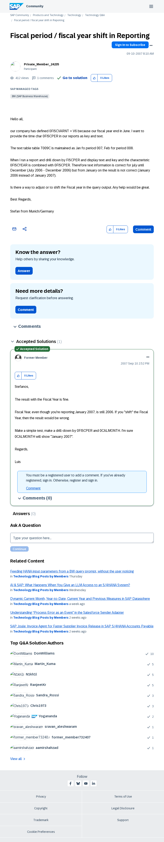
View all (16, 759)
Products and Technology (48, 15)
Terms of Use (123, 796)
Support (123, 820)
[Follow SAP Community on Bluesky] (78, 783)
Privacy (41, 796)
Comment (143, 229)
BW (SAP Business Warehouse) (30, 96)
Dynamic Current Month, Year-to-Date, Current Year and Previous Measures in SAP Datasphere (80, 598)
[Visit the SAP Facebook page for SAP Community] (70, 783)
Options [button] (151, 45)
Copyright (41, 808)
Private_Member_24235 (41, 64)
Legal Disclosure (123, 808)
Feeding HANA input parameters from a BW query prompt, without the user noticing (72, 571)
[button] (94, 78)
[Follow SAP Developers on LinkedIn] (93, 783)
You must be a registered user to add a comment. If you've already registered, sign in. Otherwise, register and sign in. (75, 477)
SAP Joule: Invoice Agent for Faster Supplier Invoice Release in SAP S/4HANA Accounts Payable (82, 626)
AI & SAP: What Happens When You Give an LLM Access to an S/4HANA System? (70, 585)
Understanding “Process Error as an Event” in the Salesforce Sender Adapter (67, 612)
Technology (74, 15)
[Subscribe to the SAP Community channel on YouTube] (86, 783)
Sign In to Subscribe (130, 45)
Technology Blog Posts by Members (41, 576)
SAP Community (19, 15)
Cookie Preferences (41, 831)
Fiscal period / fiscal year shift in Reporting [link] (39, 20)
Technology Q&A (95, 15)
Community (34, 6)
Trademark (40, 820)
